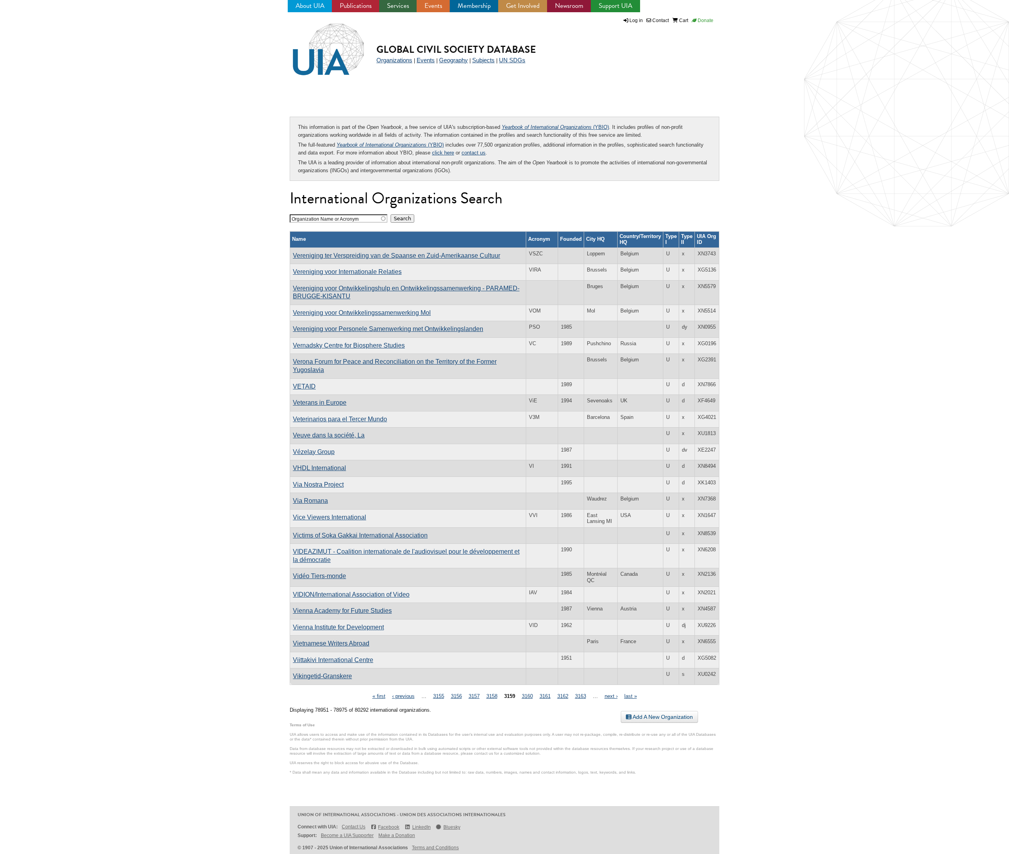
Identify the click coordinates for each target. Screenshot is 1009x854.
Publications (356, 6)
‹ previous (403, 696)
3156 (456, 696)
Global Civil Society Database (456, 49)
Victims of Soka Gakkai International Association (360, 535)
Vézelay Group (314, 451)
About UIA (310, 6)
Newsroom (569, 6)
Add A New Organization (662, 717)
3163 (580, 696)
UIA (319, 45)
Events (433, 6)
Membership (474, 6)
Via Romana (310, 500)
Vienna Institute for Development (338, 627)
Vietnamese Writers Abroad (331, 643)
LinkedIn (421, 827)
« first (378, 696)
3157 (474, 696)
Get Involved (523, 6)
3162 (562, 696)
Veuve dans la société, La (329, 435)
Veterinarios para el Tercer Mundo (340, 419)
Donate (704, 20)
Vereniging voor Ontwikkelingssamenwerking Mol (362, 312)
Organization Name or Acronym (325, 218)
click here (443, 153)
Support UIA (615, 6)
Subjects (483, 60)
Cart (683, 20)
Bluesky (451, 827)
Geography (453, 60)
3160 (527, 696)
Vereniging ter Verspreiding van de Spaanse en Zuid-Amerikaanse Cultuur (396, 255)
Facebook (388, 827)
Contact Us (353, 827)
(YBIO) (555, 127)
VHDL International (319, 468)
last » (630, 696)
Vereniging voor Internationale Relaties (347, 271)
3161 (545, 696)
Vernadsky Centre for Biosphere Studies (349, 345)
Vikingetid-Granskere (322, 676)
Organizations (394, 60)
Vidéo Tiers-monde (319, 576)
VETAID (304, 386)
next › (611, 696)
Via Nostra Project (318, 484)
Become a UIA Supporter (347, 835)
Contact (660, 20)
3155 (438, 696)
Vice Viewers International (329, 517)
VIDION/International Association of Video (351, 594)
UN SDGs (512, 60)
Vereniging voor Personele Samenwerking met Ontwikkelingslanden (388, 329)
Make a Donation (396, 835)
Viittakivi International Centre (333, 660)
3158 (491, 696)
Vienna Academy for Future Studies (342, 610)
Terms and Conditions (435, 847)
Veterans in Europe (319, 402)
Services (398, 6)
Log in (636, 20)
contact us (474, 153)
